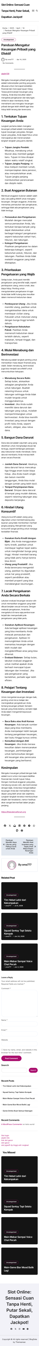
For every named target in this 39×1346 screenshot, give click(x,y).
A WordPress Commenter (11, 1124)
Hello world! (29, 1124)
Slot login (5, 1135)
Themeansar (20, 1342)
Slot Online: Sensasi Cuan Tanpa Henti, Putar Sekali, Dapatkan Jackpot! (15, 10)
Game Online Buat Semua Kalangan (17, 1111)
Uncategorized (9, 39)
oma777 (27, 864)
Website (4, 1040)
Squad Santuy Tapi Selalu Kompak (17, 1092)
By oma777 (9, 59)
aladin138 (5, 74)
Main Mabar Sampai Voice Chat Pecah (19, 1098)
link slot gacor (7, 1140)
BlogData (33, 1339)
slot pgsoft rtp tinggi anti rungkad (15, 1145)
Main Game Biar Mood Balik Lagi (16, 1104)
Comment (6, 988)
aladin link (5, 1138)
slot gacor (5, 1143)
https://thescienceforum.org (13, 812)
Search (5, 1065)
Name (4, 1020)
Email (4, 1030)
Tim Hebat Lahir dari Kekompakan (17, 1086)
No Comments (8, 63)
